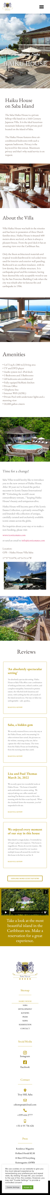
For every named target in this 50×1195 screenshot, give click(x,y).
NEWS (25, 1020)
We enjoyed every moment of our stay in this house (25, 831)
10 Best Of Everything (25, 1157)
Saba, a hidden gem (20, 725)
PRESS (25, 1017)
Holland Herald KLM (25, 1153)
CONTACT (25, 1028)
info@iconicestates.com (33, 540)
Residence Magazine (25, 1148)
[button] (41, 6)
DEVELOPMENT (25, 1009)
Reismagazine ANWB (25, 1162)
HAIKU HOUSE (25, 1001)
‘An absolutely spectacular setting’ (25, 671)
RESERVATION (25, 1024)
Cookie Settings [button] (13, 1187)
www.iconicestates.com (14, 535)
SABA (25, 1005)
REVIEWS (25, 1013)
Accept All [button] (28, 1187)
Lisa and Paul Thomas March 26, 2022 (22, 775)
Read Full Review (15, 707)
